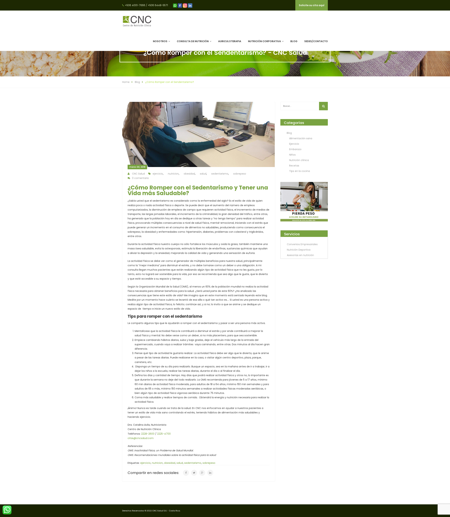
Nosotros (160, 41)
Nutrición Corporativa (264, 41)
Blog (293, 41)
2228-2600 (148, 434)
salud (203, 173)
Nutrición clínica (299, 160)
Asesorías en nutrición (300, 255)
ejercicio (158, 173)
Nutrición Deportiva (298, 249)
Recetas (294, 165)
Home (126, 82)
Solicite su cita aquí (311, 5)
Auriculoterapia (229, 41)
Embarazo (295, 149)
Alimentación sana (300, 138)
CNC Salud (138, 173)
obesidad (189, 173)
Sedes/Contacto (316, 41)
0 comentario (140, 178)
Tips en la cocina (299, 171)
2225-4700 (164, 434)
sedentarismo (219, 173)
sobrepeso (239, 173)
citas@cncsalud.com (141, 438)
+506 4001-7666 (135, 5)
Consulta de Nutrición (193, 41)
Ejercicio (294, 144)
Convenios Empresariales (302, 244)
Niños (292, 154)
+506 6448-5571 (158, 5)
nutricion (173, 173)
